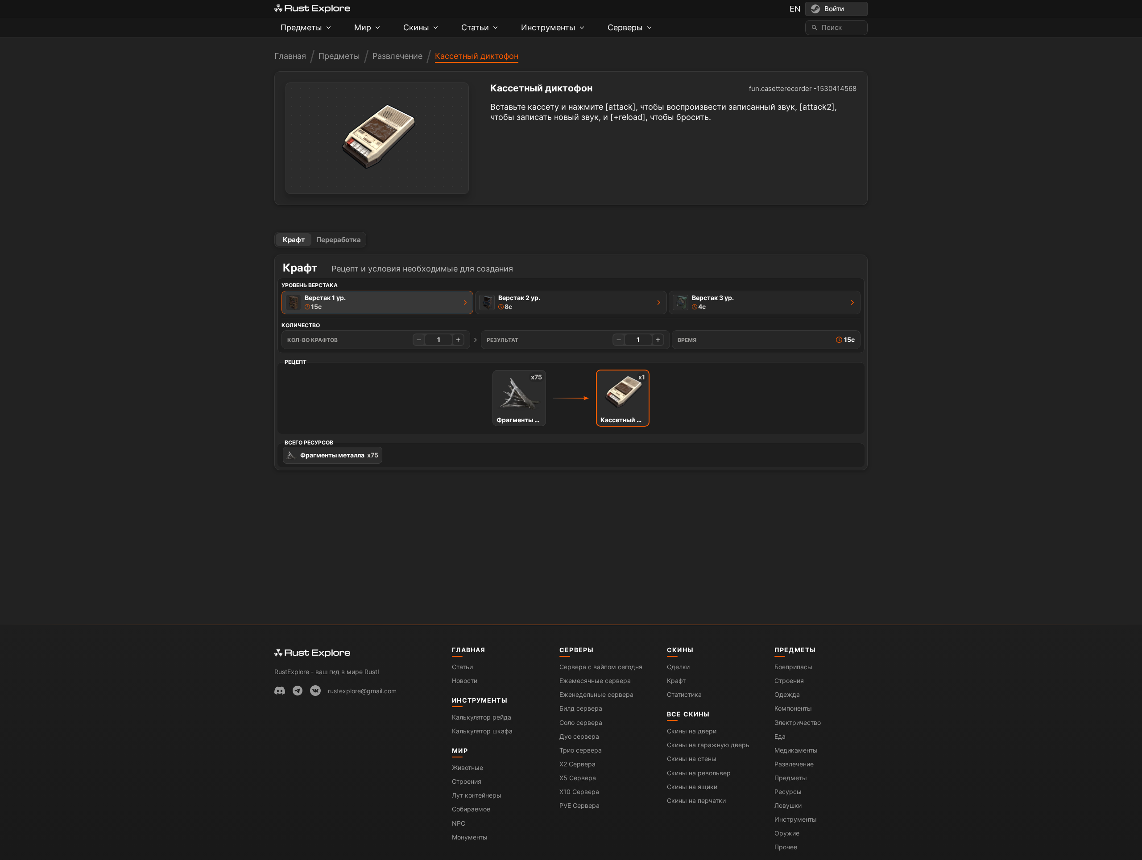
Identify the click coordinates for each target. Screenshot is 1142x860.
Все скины (688, 714)
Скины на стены (691, 758)
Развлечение (397, 56)
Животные (467, 767)
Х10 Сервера (579, 791)
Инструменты (479, 700)
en (795, 8)
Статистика (684, 694)
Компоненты (793, 708)
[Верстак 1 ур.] (465, 302)
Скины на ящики (692, 786)
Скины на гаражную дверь (708, 745)
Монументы (470, 837)
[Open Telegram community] (297, 690)
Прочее (785, 847)
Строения (466, 781)
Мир (460, 750)
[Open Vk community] (315, 690)
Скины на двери (691, 731)
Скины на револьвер (699, 773)
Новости (464, 680)
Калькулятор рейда (481, 717)
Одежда (787, 694)
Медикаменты (796, 750)
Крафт (294, 239)
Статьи (462, 667)
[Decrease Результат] (618, 339)
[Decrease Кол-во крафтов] (419, 339)
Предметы (339, 56)
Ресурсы (788, 791)
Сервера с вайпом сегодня (600, 667)
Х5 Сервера (577, 778)
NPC (458, 823)
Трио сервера (580, 750)
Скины (680, 650)
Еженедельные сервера (596, 694)
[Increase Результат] (658, 339)
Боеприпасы (793, 667)
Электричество (797, 722)
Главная (290, 56)
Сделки (678, 667)
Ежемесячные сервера (595, 680)
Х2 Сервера (577, 764)
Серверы (576, 650)
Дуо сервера (579, 736)
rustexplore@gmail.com (362, 691)
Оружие (786, 833)
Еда (780, 736)
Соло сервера (580, 722)
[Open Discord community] (279, 690)
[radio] (377, 302)
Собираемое (471, 809)
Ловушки (788, 805)
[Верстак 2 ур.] (659, 302)
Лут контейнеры (476, 795)
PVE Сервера (579, 805)
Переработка (338, 239)
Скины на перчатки (696, 800)
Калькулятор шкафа (482, 731)
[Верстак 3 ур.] (852, 302)
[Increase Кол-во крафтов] (458, 339)
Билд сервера (580, 708)
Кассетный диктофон (476, 56)
